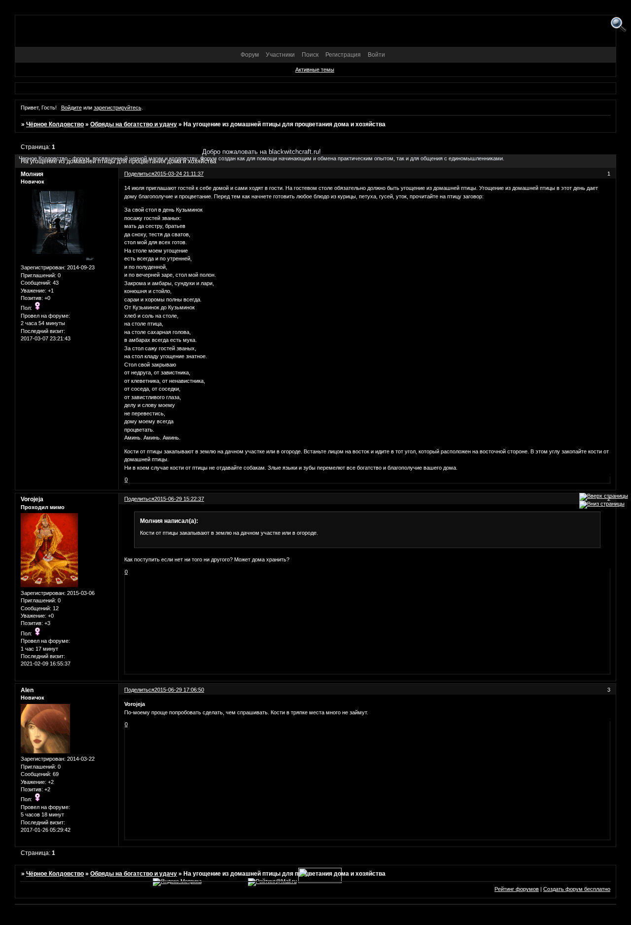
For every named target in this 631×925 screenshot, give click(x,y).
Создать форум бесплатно (576, 889)
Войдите (71, 108)
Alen (27, 690)
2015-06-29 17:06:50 (179, 690)
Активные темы (314, 70)
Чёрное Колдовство (55, 124)
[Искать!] (618, 25)
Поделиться (139, 499)
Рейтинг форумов (516, 889)
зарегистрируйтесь (117, 108)
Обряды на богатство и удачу (133, 124)
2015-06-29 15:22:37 (179, 499)
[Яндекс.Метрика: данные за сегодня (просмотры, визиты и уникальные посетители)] (177, 882)
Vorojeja (32, 499)
